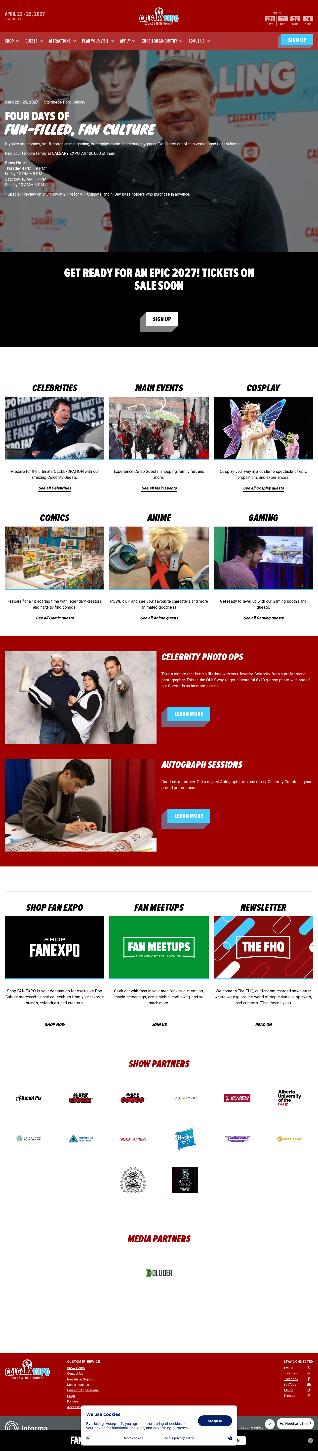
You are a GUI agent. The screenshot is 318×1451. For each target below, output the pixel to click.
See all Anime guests (159, 618)
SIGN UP (297, 40)
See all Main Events (159, 488)
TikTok (288, 1390)
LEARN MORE (188, 714)
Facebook (291, 1379)
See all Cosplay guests (263, 488)
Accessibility (76, 1407)
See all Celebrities (54, 488)
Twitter (288, 1368)
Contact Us (75, 1373)
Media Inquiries (78, 1385)
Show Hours (76, 1368)
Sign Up (162, 319)
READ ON (263, 1024)
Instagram (291, 1373)
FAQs (71, 1396)
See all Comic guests (55, 618)
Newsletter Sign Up (81, 1379)
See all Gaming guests (263, 618)
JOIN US (159, 1024)
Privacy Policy (252, 1427)
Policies (72, 1401)
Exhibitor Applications (83, 1390)
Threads (289, 1395)
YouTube (290, 1384)
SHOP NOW (54, 1024)
